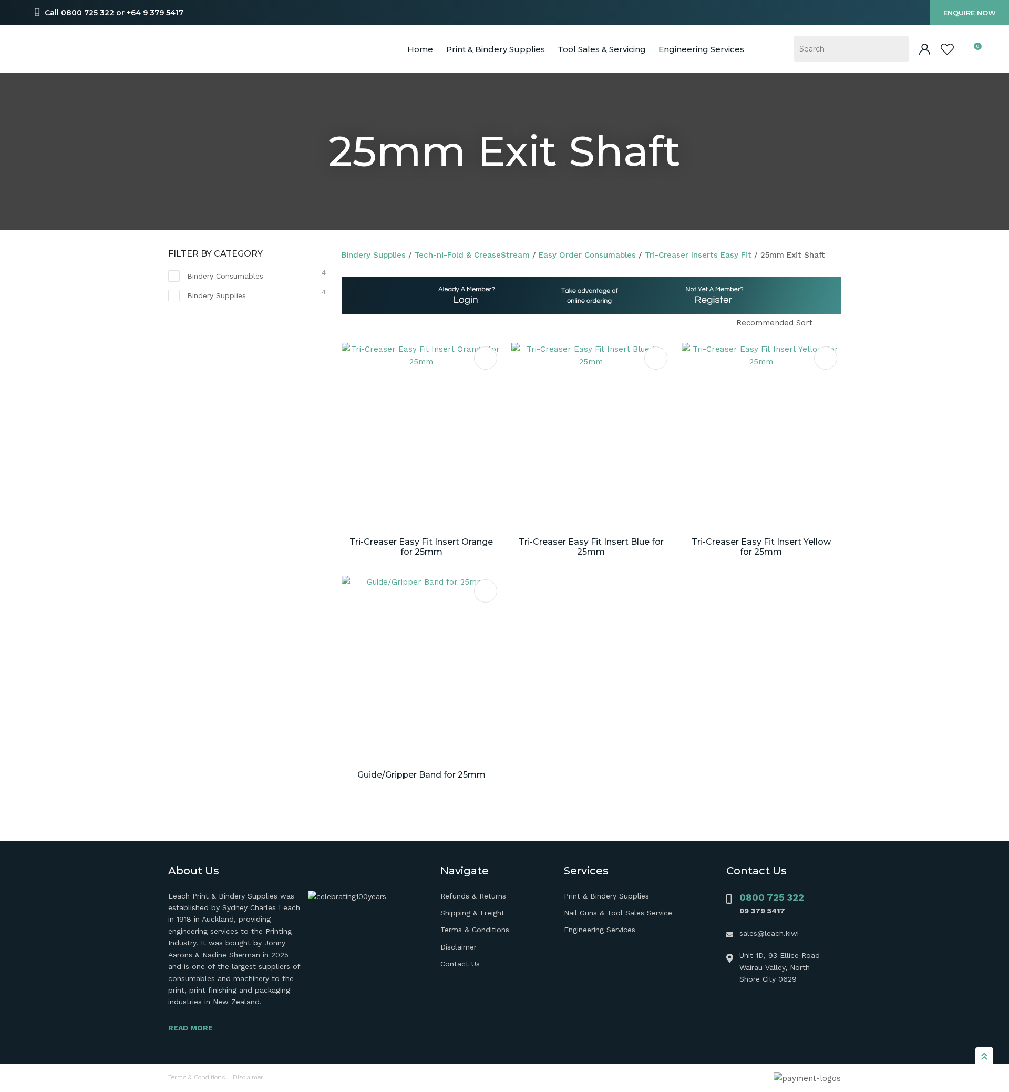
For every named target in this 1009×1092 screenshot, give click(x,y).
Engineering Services (599, 929)
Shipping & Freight (472, 913)
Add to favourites (485, 358)
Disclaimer (458, 947)
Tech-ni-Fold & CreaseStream (472, 255)
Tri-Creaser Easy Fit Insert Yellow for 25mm (761, 547)
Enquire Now (969, 12)
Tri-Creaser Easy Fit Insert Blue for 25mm (591, 547)
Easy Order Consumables (587, 255)
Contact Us (460, 964)
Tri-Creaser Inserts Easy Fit (698, 255)
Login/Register (924, 49)
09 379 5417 (762, 910)
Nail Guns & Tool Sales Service (618, 913)
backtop (984, 1055)
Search (896, 49)
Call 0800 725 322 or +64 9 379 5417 (114, 12)
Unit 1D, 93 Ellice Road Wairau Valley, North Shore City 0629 (779, 967)
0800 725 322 (771, 897)
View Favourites (947, 49)
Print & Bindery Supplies (495, 49)
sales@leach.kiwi (769, 933)
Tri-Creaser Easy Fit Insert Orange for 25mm (421, 547)
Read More (190, 1028)
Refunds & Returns (473, 896)
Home (420, 49)
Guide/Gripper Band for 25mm (421, 775)
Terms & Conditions (474, 929)
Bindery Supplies (374, 255)
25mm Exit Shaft (792, 255)
